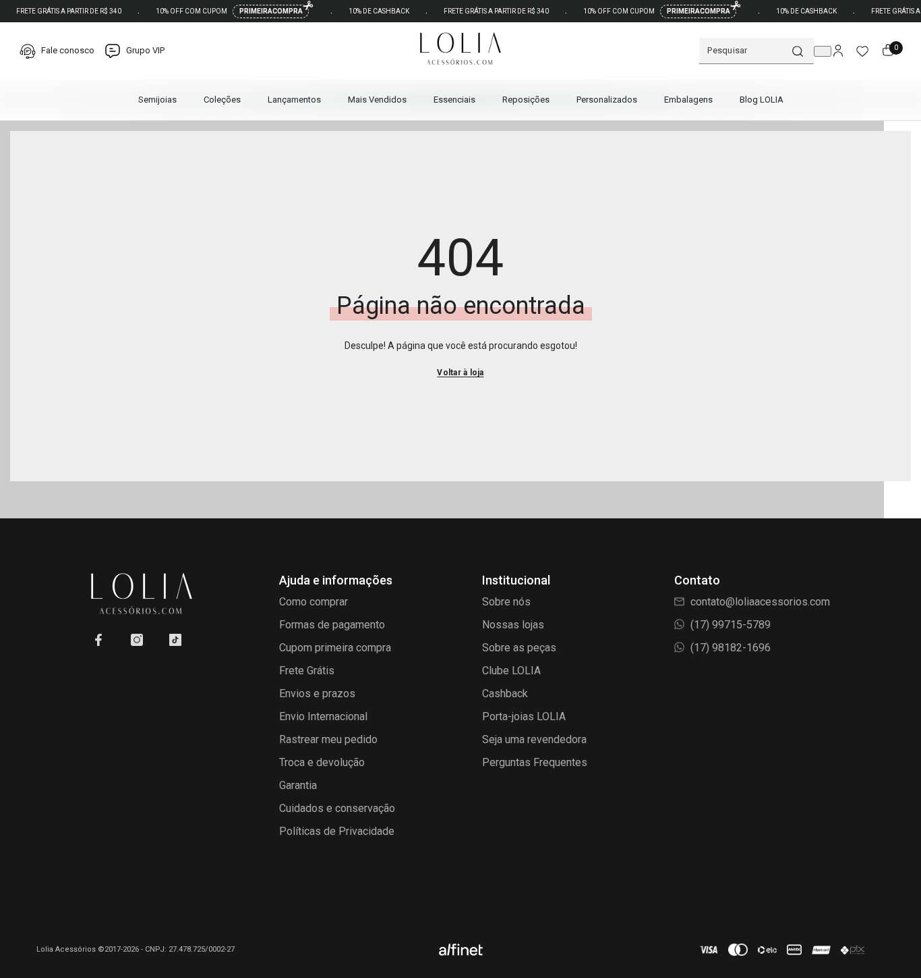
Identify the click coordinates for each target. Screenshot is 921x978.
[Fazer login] (838, 51)
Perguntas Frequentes (534, 762)
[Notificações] (822, 51)
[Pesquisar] (756, 51)
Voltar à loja (460, 372)
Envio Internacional (323, 716)
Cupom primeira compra (335, 647)
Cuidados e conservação (337, 808)
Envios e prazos (317, 693)
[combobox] (744, 50)
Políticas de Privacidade (336, 831)
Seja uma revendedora (534, 739)
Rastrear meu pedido (328, 739)
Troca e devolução (322, 762)
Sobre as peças (519, 647)
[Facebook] (98, 640)
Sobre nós (506, 601)
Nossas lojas (513, 624)
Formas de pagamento (332, 624)
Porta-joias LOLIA (524, 716)
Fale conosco (66, 50)
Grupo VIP (144, 50)
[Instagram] (137, 640)
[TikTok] (175, 640)
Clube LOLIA (511, 670)
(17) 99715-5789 (729, 624)
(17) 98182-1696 (729, 647)
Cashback (505, 693)
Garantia (298, 785)
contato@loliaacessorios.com (759, 601)
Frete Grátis (306, 670)
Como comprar (313, 601)
